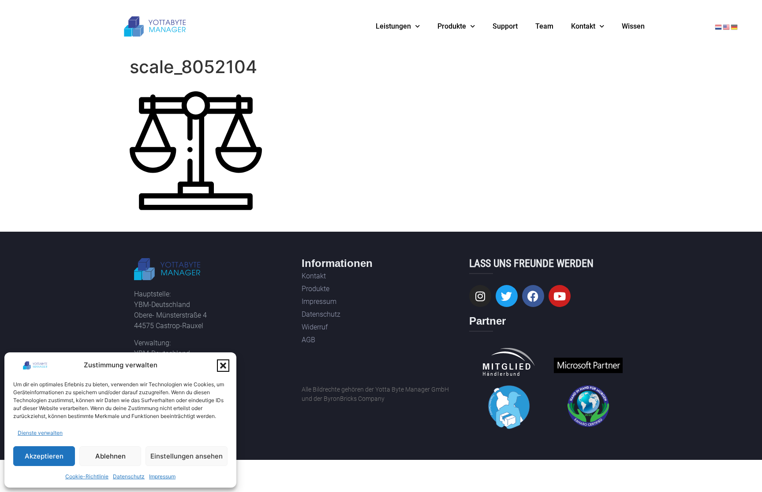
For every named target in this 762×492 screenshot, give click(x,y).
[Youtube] (560, 296)
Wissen (633, 26)
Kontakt (583, 26)
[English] (727, 26)
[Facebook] (533, 296)
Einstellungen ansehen (186, 456)
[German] (735, 26)
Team (544, 26)
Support (505, 26)
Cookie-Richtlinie (86, 476)
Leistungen (393, 26)
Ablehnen (110, 456)
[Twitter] (507, 296)
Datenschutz (129, 476)
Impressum (162, 476)
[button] (223, 365)
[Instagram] (480, 296)
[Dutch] (719, 26)
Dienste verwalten (40, 432)
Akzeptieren (44, 456)
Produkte (451, 26)
